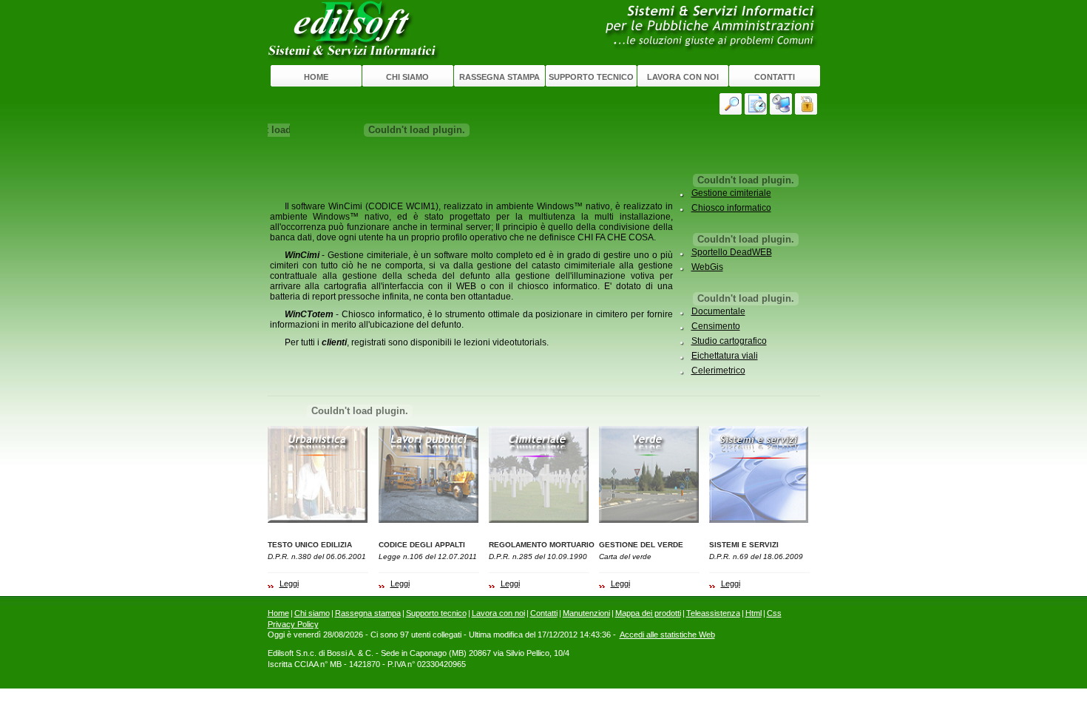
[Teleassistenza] (782, 104)
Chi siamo (407, 76)
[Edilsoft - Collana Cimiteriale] (539, 474)
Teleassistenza (713, 613)
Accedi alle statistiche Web (667, 634)
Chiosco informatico (731, 208)
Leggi (289, 583)
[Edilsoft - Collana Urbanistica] (318, 474)
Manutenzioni (586, 613)
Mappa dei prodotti (648, 613)
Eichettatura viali (724, 356)
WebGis (707, 267)
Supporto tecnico (591, 76)
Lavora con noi (683, 76)
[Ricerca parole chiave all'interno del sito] (732, 104)
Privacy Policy (293, 624)
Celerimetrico (718, 370)
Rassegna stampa (499, 76)
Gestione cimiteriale (731, 193)
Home (316, 76)
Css (774, 613)
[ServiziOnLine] (807, 104)
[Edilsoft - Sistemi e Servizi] (759, 474)
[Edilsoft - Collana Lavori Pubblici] (429, 474)
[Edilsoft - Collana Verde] (649, 474)
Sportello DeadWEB (731, 252)
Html (753, 613)
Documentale (718, 311)
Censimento (715, 326)
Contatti (774, 76)
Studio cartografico (729, 341)
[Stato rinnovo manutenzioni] (757, 104)
